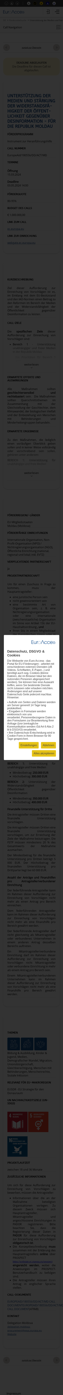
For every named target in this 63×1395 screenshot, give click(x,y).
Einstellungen (28, 745)
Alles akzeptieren (44, 753)
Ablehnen (48, 745)
